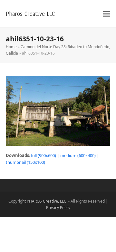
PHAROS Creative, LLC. (47, 201)
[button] (106, 13)
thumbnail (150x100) (25, 162)
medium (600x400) (78, 155)
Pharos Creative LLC (30, 14)
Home (11, 46)
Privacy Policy (58, 207)
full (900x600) (43, 155)
